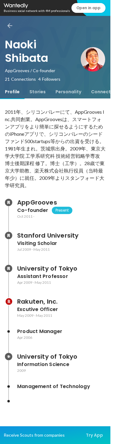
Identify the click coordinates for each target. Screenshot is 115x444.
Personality (68, 92)
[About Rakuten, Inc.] (8, 301)
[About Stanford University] (8, 235)
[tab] (12, 91)
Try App (94, 435)
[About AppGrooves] (8, 202)
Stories (37, 92)
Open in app (88, 7)
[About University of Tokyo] (8, 268)
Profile (12, 92)
